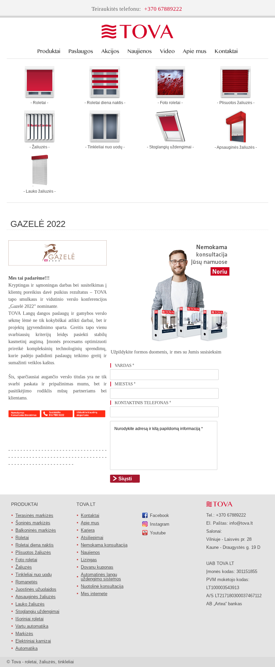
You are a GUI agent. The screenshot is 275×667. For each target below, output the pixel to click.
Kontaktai (90, 515)
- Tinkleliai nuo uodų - (105, 147)
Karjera (88, 530)
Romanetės (26, 582)
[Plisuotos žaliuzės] (235, 96)
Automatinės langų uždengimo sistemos (101, 576)
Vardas (124, 365)
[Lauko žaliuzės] (39, 185)
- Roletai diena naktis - (105, 102)
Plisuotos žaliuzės (33, 552)
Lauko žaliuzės (30, 604)
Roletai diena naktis (34, 545)
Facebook (159, 515)
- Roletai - (39, 102)
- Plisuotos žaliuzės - (236, 102)
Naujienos (90, 552)
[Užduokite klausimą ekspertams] (90, 415)
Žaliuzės (23, 567)
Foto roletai (26, 560)
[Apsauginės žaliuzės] (235, 141)
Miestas (125, 384)
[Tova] (137, 31)
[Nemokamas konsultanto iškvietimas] (24, 415)
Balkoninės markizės (35, 530)
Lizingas (89, 560)
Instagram (159, 524)
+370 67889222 (163, 9)
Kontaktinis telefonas (143, 402)
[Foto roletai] (170, 96)
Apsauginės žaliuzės (35, 596)
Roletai (22, 537)
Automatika (26, 648)
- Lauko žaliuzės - (39, 191)
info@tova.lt (241, 523)
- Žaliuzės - (40, 147)
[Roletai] (39, 96)
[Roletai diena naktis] (105, 96)
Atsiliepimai (92, 537)
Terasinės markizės (34, 515)
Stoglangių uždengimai (37, 611)
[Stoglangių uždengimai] (170, 140)
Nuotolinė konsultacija (102, 586)
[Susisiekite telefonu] (57, 415)
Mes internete (94, 593)
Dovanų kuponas (97, 567)
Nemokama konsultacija (104, 545)
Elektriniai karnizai (33, 641)
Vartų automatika (31, 626)
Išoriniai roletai (29, 619)
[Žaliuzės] (39, 140)
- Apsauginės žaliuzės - (236, 147)
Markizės (24, 633)
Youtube (158, 532)
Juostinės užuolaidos (35, 589)
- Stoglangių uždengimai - (170, 147)
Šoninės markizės (32, 523)
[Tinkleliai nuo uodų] (105, 140)
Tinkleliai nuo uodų (33, 574)
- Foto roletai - (170, 102)
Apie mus (90, 523)
